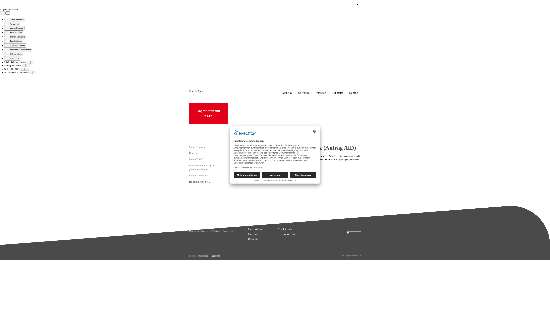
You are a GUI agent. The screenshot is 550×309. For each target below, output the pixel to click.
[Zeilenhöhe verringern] (23, 69)
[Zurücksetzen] (2, 13)
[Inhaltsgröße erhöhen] (32, 62)
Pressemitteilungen (256, 229)
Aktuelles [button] (287, 92)
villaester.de (356, 255)
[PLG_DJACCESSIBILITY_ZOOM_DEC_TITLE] (28, 62)
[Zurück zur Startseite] (209, 93)
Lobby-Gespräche (198, 175)
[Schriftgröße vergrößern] (28, 65)
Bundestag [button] (337, 92)
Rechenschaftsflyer (286, 234)
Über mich (194, 153)
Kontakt (353, 92)
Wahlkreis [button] (320, 92)
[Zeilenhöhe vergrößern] (27, 69)
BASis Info (253, 239)
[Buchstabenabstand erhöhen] (34, 72)
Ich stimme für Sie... (200, 181)
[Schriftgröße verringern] (24, 65)
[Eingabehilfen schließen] (7, 13)
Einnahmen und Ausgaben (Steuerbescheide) (202, 167)
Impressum (215, 256)
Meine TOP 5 (196, 159)
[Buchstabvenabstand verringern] (30, 72)
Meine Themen (197, 147)
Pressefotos (253, 234)
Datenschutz (203, 256)
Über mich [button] (304, 92)
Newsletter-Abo (285, 229)
